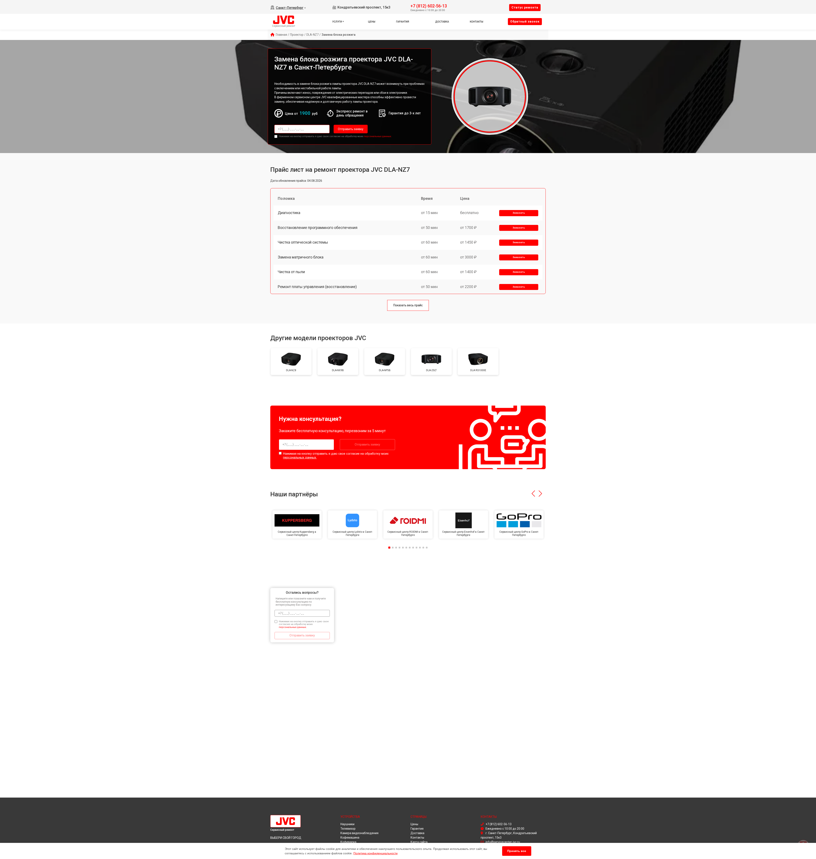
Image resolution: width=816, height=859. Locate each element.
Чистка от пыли (291, 272)
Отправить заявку (350, 129)
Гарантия (402, 21)
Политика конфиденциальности (375, 853)
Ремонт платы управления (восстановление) (317, 286)
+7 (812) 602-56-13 (429, 5)
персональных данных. (378, 136)
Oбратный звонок (525, 21)
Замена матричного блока (300, 257)
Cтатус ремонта (524, 7)
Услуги (337, 21)
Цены (371, 21)
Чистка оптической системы (303, 242)
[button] (533, 493)
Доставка (442, 21)
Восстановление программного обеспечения (317, 227)
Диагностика (289, 212)
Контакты (476, 21)
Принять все (516, 851)
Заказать (519, 213)
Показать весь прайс (408, 305)
